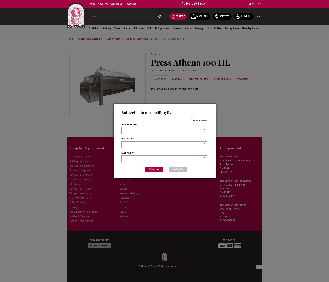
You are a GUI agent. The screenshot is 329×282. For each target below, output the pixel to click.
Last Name (163, 153)
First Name (163, 139)
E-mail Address (163, 125)
